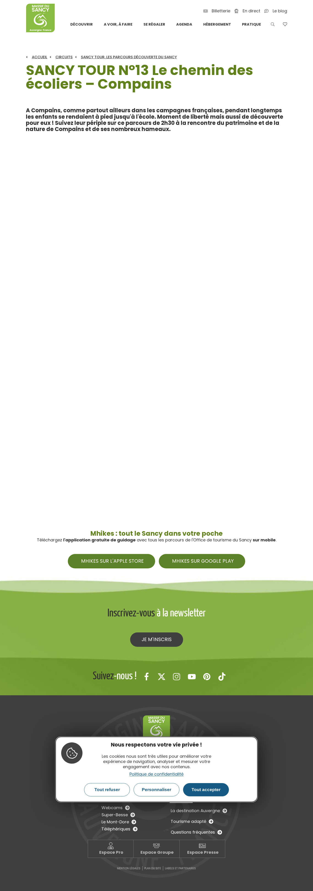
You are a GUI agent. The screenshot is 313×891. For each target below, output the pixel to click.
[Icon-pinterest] (207, 676)
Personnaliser (156, 789)
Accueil (39, 57)
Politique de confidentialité (156, 774)
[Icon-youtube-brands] (192, 676)
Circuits (64, 57)
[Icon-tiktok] (222, 676)
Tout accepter (206, 789)
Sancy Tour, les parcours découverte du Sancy (129, 57)
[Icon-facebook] (146, 676)
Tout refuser (107, 789)
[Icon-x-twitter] (161, 676)
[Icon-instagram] (177, 676)
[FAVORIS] (285, 24)
